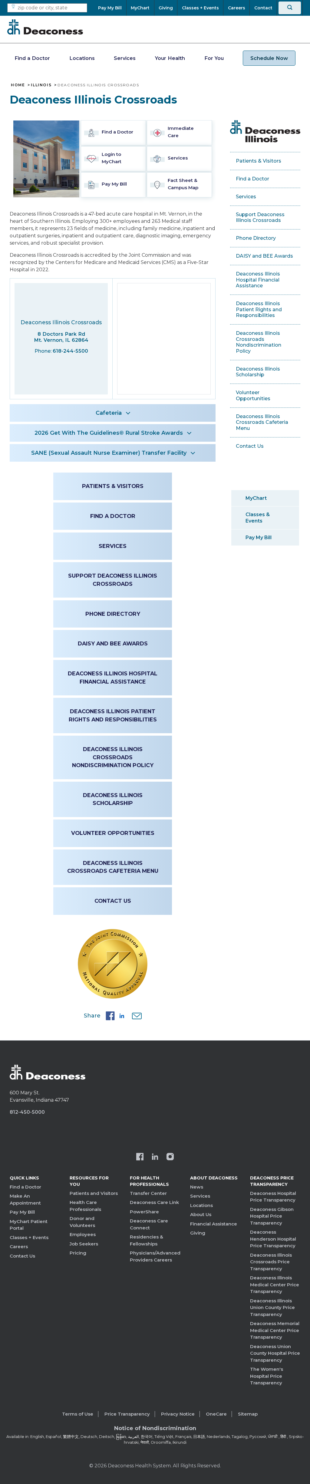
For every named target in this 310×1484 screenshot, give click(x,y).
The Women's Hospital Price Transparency (266, 1376)
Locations (82, 58)
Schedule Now (269, 58)
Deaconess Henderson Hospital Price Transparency (273, 1238)
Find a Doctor (32, 58)
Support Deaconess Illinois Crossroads (112, 579)
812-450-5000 (27, 1112)
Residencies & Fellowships (146, 1240)
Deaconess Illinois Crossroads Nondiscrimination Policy (112, 757)
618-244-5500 (70, 351)
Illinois (41, 85)
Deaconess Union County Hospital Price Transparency (275, 1353)
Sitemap (248, 1414)
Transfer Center (148, 1193)
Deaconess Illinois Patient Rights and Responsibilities (113, 715)
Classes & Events (258, 518)
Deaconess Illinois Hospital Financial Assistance (112, 677)
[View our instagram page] (170, 1157)
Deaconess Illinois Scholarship (113, 799)
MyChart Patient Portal (29, 1225)
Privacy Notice (178, 1414)
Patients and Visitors (94, 1193)
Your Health (170, 58)
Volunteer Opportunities (112, 833)
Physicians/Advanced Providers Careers (155, 1256)
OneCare (216, 1414)
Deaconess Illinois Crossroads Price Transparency (271, 1261)
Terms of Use (77, 1414)
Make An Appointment (25, 1199)
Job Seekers (84, 1244)
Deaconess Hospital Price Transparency (273, 1196)
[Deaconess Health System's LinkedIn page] (155, 1157)
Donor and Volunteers (82, 1221)
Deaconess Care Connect (149, 1224)
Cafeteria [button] (109, 413)
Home (18, 85)
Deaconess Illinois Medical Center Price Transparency (274, 1284)
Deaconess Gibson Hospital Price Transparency (272, 1216)
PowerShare (144, 1212)
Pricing (78, 1253)
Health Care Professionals (85, 1205)
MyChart (256, 498)
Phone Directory (112, 614)
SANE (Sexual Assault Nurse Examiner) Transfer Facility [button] (108, 453)
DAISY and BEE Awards (113, 643)
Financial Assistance (213, 1224)
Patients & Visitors (112, 486)
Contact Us (112, 901)
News (196, 1187)
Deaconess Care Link (154, 1202)
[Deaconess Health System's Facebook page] (140, 1157)
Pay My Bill (259, 537)
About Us (200, 1214)
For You (214, 58)
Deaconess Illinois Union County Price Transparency (272, 1307)
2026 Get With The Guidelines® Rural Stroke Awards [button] (109, 433)
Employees (83, 1234)
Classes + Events (29, 1237)
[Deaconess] (45, 27)
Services (125, 58)
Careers (19, 1246)
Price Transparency (127, 1414)
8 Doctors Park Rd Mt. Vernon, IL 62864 (61, 337)
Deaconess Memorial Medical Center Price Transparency (274, 1330)
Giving (197, 1233)
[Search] (289, 8)
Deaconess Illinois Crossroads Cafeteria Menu (112, 867)
